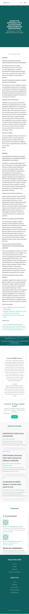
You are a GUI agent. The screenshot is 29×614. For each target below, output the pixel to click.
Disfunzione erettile (7, 465)
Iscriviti (14, 417)
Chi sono (14, 564)
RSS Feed (14, 584)
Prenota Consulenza (14, 344)
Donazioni (14, 569)
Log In (14, 582)
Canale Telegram (14, 592)
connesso (10, 550)
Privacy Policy (14, 587)
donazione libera (19, 338)
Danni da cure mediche (17, 32)
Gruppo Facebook (14, 590)
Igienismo (22, 490)
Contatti (14, 566)
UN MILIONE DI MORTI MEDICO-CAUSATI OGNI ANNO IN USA (12, 484)
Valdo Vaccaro (11, 31)
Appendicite (8, 32)
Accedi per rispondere (8, 531)
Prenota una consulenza (14, 572)
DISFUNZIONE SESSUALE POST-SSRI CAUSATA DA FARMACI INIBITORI (12, 458)
